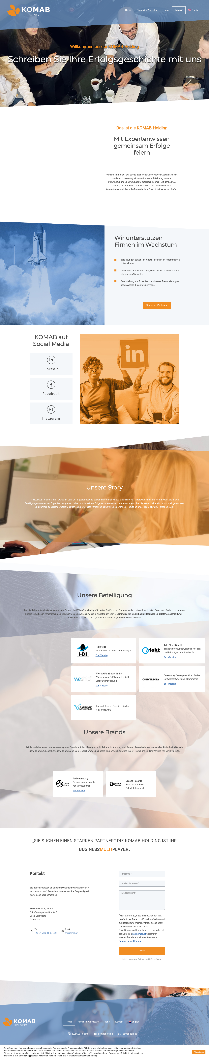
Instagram (51, 419)
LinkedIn (51, 369)
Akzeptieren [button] (199, 1052)
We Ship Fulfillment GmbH (109, 673)
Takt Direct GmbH (173, 645)
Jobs (166, 10)
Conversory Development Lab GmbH (182, 675)
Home (128, 10)
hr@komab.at (139, 933)
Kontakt (179, 10)
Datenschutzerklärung (130, 941)
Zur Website (101, 655)
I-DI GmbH (101, 647)
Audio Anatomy (80, 778)
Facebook (51, 394)
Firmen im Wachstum (147, 10)
